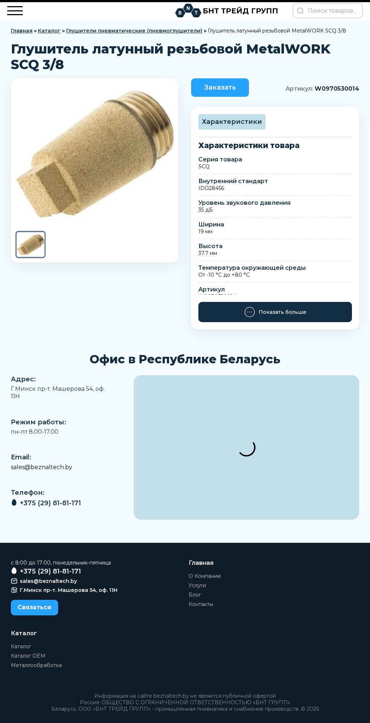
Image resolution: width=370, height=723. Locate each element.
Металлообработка (36, 665)
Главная (22, 30)
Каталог (49, 30)
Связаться (34, 607)
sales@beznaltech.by (41, 467)
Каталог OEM (28, 656)
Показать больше (282, 312)
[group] (94, 154)
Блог (195, 595)
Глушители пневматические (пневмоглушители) (134, 30)
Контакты (201, 604)
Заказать (220, 87)
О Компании (205, 576)
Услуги (197, 585)
